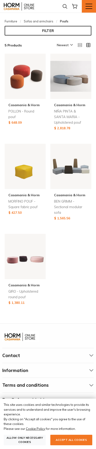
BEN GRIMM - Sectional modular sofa (68, 207)
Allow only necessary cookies (25, 439)
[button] (64, 45)
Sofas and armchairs (38, 21)
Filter (48, 31)
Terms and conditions (25, 385)
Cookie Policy (35, 429)
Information (15, 370)
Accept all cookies (71, 440)
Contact (11, 355)
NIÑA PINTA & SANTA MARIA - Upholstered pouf (67, 117)
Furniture (11, 21)
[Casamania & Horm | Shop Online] (19, 6)
